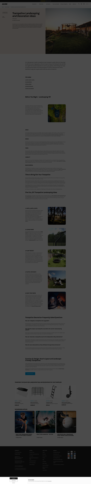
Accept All (13, 478)
